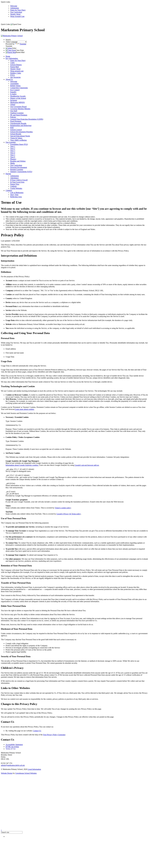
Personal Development (18, 167)
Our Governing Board (18, 107)
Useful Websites (16, 188)
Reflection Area (16, 197)
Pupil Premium (15, 121)
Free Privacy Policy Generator (54, 735)
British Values (15, 86)
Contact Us (37, 731)
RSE (12, 128)
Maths (12, 163)
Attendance (14, 178)
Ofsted (12, 105)
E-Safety (13, 94)
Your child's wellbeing (18, 140)
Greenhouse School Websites (26, 773)
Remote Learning (16, 169)
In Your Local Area (17, 182)
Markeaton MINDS (17, 102)
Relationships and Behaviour (20, 125)
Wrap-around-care (17, 71)
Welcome (13, 6)
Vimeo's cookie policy (63, 508)
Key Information (12, 58)
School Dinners (16, 65)
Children (9, 190)
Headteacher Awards (17, 96)
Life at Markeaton (16, 193)
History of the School (18, 98)
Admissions (14, 8)
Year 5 (12, 155)
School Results (15, 134)
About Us (9, 79)
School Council (16, 130)
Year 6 (12, 157)
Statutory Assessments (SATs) (21, 172)
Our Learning (11, 142)
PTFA (12, 75)
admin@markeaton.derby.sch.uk (13, 765)
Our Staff (13, 111)
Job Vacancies (15, 77)
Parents (8, 174)
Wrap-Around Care (17, 16)
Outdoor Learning (17, 113)
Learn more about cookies (24, 409)
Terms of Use (10, 749)
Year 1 (12, 146)
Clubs (12, 63)
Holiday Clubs (15, 73)
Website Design (6, 773)
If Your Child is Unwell (18, 180)
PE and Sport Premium (18, 115)
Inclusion (13, 100)
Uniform (13, 186)
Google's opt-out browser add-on (87, 465)
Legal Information (34, 769)
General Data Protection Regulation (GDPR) (26, 119)
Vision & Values (16, 138)
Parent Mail (14, 67)
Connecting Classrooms (19, 88)
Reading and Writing (17, 161)
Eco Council (14, 90)
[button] (16, 24)
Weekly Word (15, 14)
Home (8, 56)
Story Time (14, 195)
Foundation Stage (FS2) (19, 144)
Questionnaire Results (18, 123)
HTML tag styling (12, 747)
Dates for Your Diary (18, 10)
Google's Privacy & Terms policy (68, 514)
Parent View (14, 184)
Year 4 (12, 153)
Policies (13, 117)
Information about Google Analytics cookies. (22, 465)
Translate (23, 44)
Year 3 (12, 151)
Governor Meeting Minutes (20, 109)
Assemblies (14, 84)
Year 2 (12, 149)
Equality (13, 92)
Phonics (13, 159)
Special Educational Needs (20, 136)
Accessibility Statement (14, 745)
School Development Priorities (21, 132)
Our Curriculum (16, 12)
